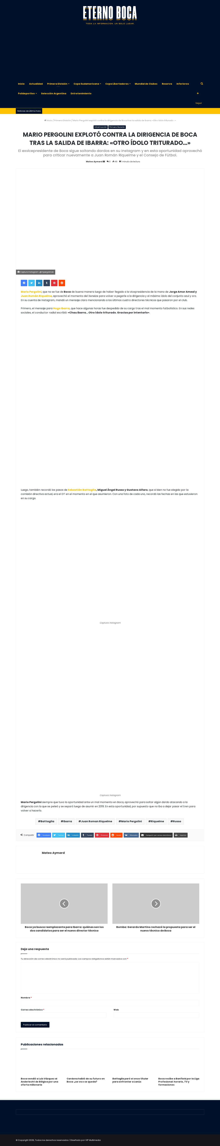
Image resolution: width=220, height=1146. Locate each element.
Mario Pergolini (131, 821)
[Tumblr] (46, 283)
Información (101, 127)
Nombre (26, 997)
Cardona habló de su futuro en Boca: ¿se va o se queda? (86, 1080)
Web (116, 1009)
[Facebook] (24, 283)
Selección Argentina (53, 93)
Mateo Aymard (94, 161)
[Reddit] (62, 283)
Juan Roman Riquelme (96, 821)
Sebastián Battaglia (81, 490)
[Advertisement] (110, 53)
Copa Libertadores (117, 83)
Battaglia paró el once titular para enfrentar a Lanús (130, 1080)
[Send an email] (104, 161)
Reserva (167, 83)
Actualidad (36, 83)
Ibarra (67, 821)
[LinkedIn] (39, 283)
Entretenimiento (81, 93)
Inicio (21, 83)
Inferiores (183, 83)
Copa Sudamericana (86, 83)
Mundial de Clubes (146, 83)
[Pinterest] (54, 283)
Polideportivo (26, 93)
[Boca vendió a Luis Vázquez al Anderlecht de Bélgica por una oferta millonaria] (41, 1064)
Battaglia (47, 821)
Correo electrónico (32, 1009)
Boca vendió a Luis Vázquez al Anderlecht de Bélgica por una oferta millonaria (39, 1081)
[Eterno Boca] (110, 15)
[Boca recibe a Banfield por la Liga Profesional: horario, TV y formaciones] (178, 1064)
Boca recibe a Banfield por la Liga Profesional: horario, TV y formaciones (178, 1081)
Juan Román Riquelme (36, 296)
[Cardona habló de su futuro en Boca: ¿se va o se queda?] (87, 1064)
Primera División (57, 83)
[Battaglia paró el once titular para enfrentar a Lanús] (132, 1064)
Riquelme (157, 821)
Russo (177, 821)
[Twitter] (31, 283)
